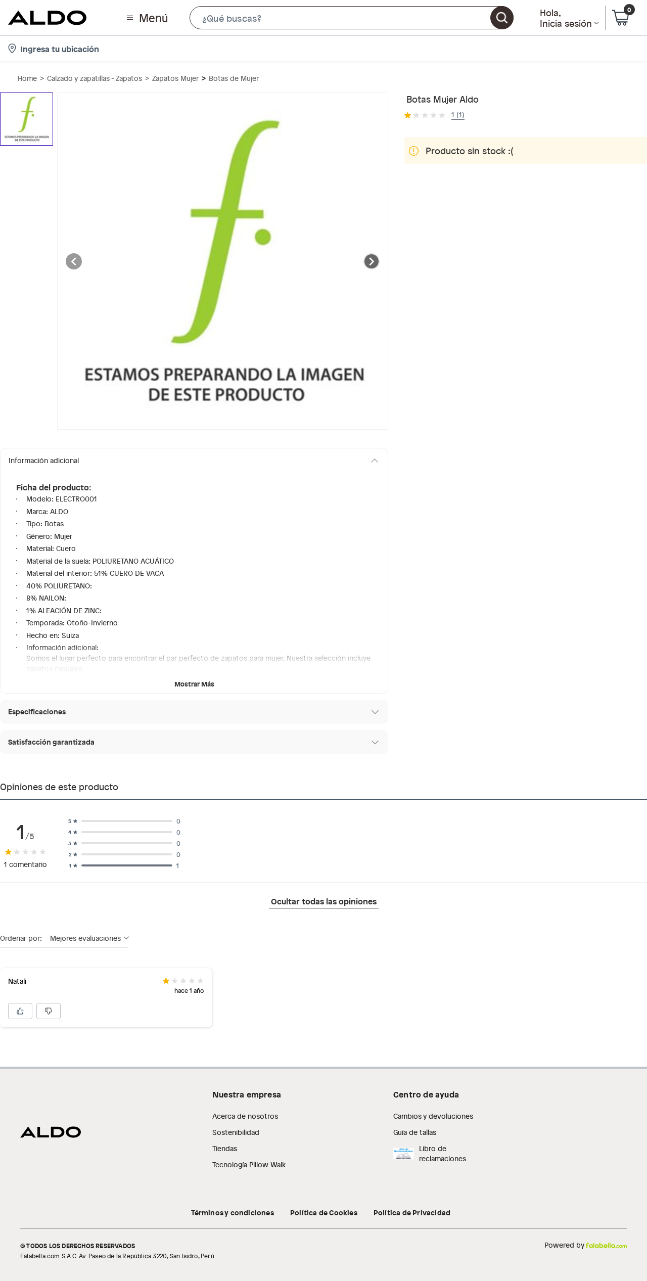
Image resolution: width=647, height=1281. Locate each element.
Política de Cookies (323, 1212)
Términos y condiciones (232, 1212)
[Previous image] (74, 261)
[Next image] (371, 261)
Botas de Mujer (234, 78)
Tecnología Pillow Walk (249, 1164)
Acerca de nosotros (245, 1116)
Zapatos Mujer (175, 78)
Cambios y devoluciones (433, 1116)
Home (27, 78)
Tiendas (224, 1148)
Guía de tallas (414, 1132)
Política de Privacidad (412, 1212)
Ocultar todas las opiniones (324, 901)
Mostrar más (194, 684)
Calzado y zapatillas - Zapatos (94, 78)
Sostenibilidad (235, 1132)
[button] (352, 17)
